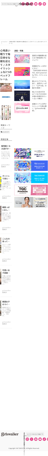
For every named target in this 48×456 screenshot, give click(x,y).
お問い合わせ (24, 438)
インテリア (6, 132)
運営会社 (24, 433)
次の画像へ (6, 97)
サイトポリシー (24, 440)
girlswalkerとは (25, 435)
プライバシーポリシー (24, 443)
